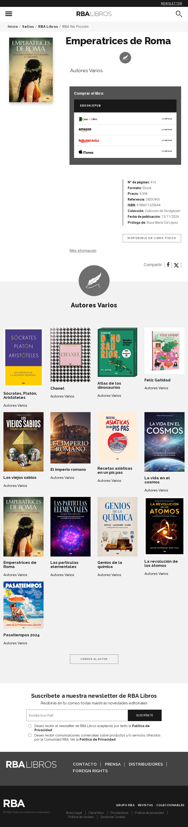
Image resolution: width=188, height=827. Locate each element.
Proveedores (119, 813)
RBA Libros (48, 26)
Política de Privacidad (98, 739)
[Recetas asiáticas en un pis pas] (117, 437)
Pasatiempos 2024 (21, 635)
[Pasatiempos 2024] (23, 605)
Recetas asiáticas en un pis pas (114, 470)
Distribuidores (146, 764)
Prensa (113, 764)
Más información (82, 250)
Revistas (145, 805)
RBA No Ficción (75, 26)
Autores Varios (86, 70)
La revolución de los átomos (161, 563)
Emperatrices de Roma (19, 564)
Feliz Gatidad (157, 380)
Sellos (28, 26)
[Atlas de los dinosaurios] (117, 352)
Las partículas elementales (64, 564)
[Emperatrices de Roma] (23, 527)
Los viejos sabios (19, 477)
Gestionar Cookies (112, 817)
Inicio (13, 26)
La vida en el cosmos (157, 480)
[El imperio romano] (70, 437)
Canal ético (96, 813)
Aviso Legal (74, 813)
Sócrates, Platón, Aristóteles (20, 395)
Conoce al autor (94, 659)
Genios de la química (109, 564)
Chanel (57, 388)
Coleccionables (170, 805)
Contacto (85, 764)
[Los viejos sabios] (23, 441)
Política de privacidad (149, 813)
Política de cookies (81, 817)
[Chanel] (70, 355)
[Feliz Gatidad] (164, 351)
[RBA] (14, 806)
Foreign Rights (90, 771)
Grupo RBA (125, 805)
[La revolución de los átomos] (164, 526)
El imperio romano (68, 469)
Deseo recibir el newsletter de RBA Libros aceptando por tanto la (92, 728)
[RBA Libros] (94, 13)
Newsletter (171, 3)
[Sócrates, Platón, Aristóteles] (23, 357)
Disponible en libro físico (151, 238)
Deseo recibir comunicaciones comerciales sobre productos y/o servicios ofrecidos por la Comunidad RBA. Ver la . (97, 737)
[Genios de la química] (117, 527)
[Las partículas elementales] (70, 527)
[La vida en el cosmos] (164, 442)
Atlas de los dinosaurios (109, 385)
